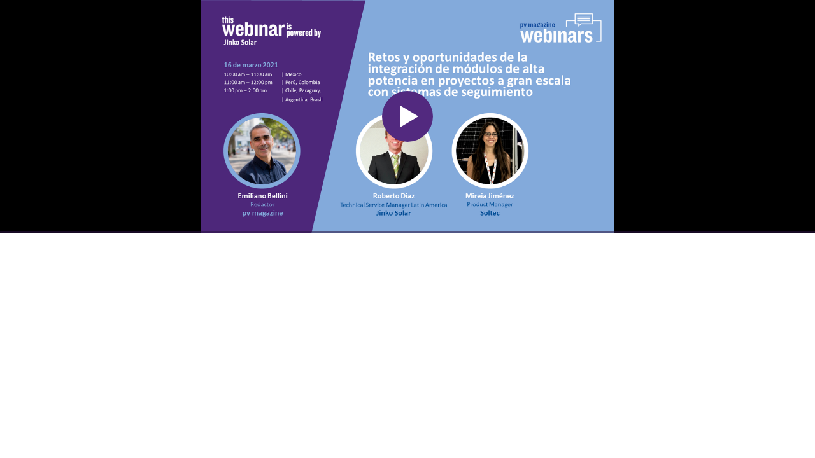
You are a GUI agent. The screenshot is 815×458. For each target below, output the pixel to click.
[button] (407, 116)
